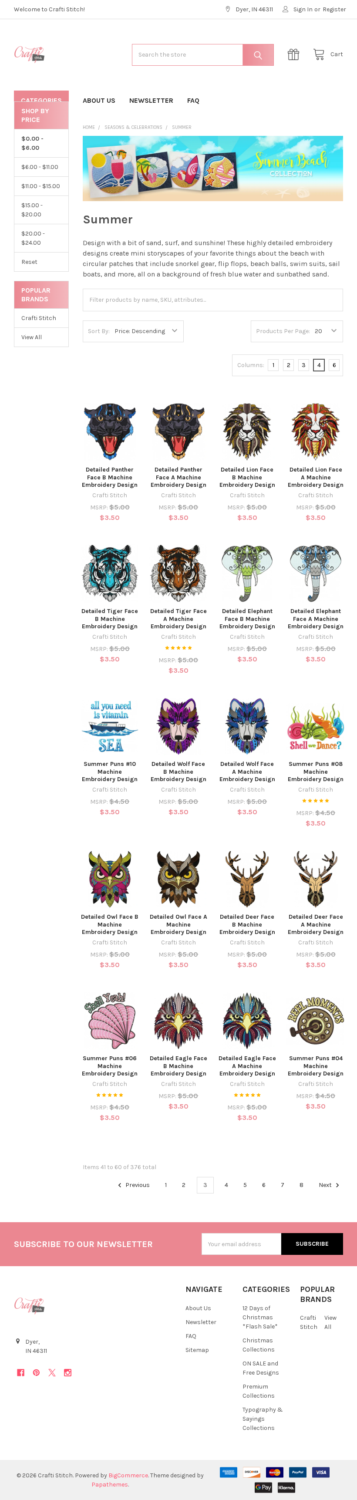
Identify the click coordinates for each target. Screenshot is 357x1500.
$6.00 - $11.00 (39, 167)
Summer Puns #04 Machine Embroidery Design (316, 1066)
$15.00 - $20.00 (32, 210)
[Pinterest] (36, 1372)
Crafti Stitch (38, 318)
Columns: (250, 365)
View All (31, 337)
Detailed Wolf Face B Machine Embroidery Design (178, 771)
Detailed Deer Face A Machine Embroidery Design (316, 924)
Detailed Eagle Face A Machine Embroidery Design (247, 1066)
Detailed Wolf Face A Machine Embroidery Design (247, 771)
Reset (29, 262)
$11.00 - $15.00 (40, 186)
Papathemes (109, 1484)
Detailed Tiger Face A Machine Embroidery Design (178, 618)
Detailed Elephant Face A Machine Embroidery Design (316, 618)
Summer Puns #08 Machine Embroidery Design (316, 771)
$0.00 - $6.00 (32, 143)
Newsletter (151, 100)
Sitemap (197, 1350)
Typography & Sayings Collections (262, 1419)
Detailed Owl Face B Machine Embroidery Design (109, 924)
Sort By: (99, 331)
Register (334, 9)
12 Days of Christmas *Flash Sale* (260, 1317)
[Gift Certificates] (295, 54)
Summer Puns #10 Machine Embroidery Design (110, 771)
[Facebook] (20, 1372)
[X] (52, 1372)
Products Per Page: (283, 331)
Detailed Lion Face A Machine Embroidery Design (316, 477)
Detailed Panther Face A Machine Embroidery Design (178, 477)
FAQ (193, 100)
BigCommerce (128, 1475)
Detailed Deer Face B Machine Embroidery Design (247, 924)
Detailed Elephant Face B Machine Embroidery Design (247, 618)
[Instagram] (67, 1372)
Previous (137, 1185)
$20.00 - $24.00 (33, 238)
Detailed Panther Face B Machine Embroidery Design (110, 477)
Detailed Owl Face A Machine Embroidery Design (178, 924)
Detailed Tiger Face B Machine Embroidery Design (109, 618)
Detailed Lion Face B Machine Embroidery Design (247, 477)
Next (326, 1185)
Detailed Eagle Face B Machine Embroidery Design (178, 1066)
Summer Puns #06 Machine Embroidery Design (110, 1066)
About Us (99, 100)
